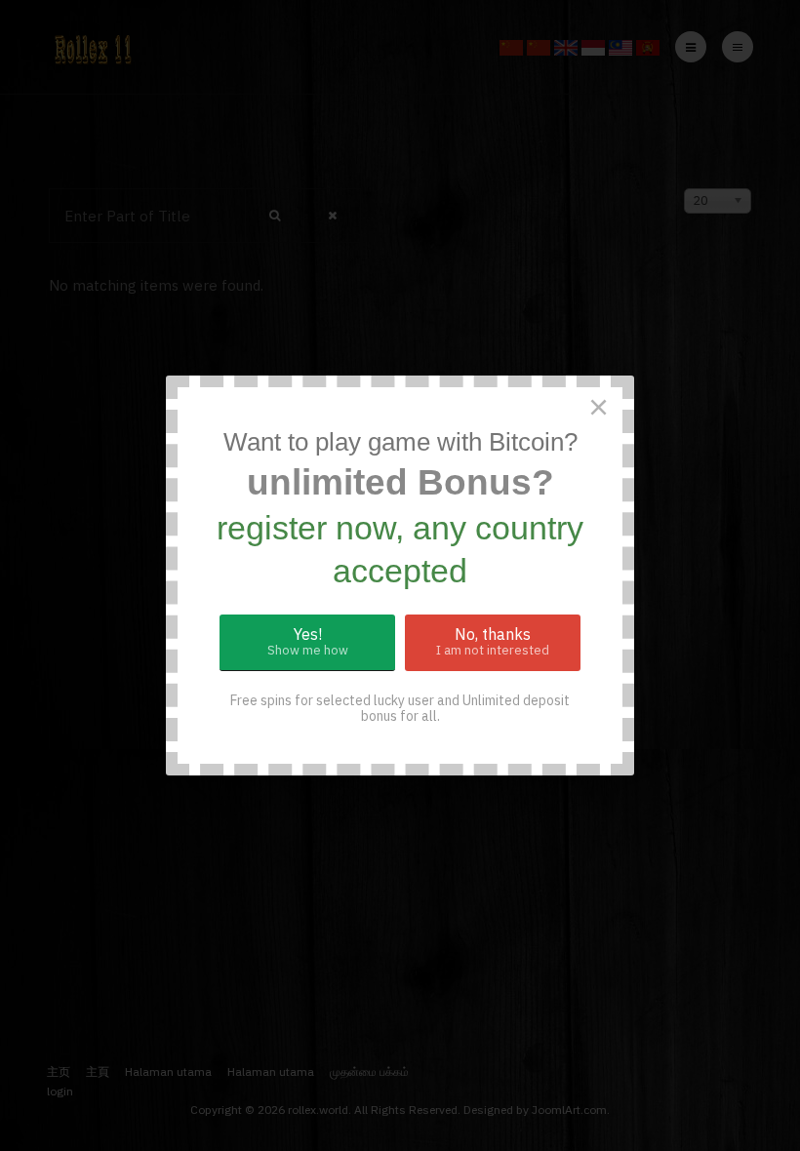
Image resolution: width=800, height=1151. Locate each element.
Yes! (307, 641)
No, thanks (492, 641)
